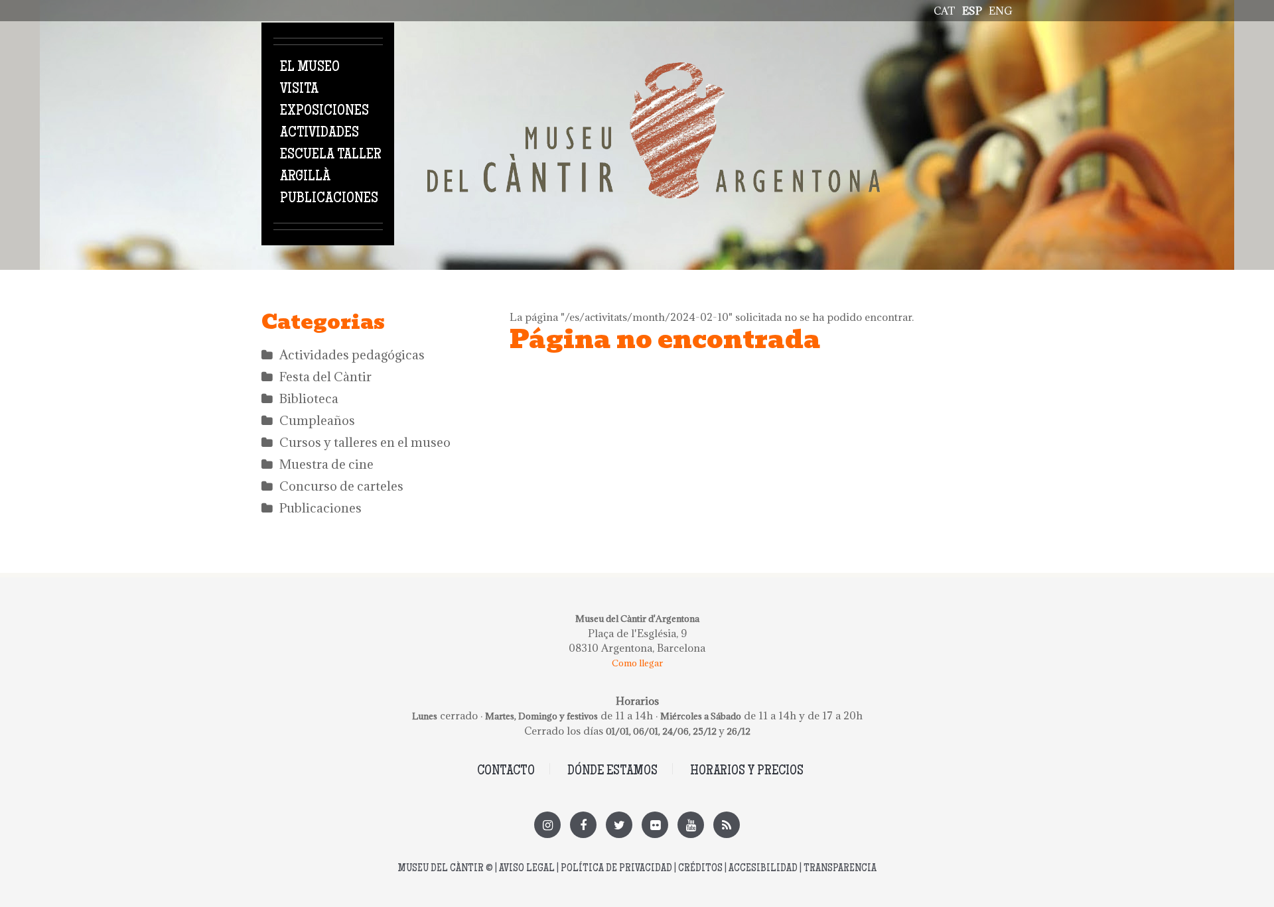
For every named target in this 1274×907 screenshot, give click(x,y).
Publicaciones (329, 199)
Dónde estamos (612, 771)
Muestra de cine (326, 464)
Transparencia (840, 869)
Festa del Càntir (325, 377)
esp (972, 10)
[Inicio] (653, 69)
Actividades (319, 133)
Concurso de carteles (341, 486)
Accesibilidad (763, 869)
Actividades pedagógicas (352, 355)
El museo (310, 68)
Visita (299, 89)
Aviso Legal (527, 869)
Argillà (305, 177)
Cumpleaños (317, 420)
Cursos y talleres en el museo (365, 442)
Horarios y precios (747, 771)
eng (1001, 10)
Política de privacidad (616, 869)
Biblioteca (308, 398)
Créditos (700, 869)
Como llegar (637, 663)
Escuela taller (330, 155)
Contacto (506, 771)
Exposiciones (324, 111)
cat (945, 10)
